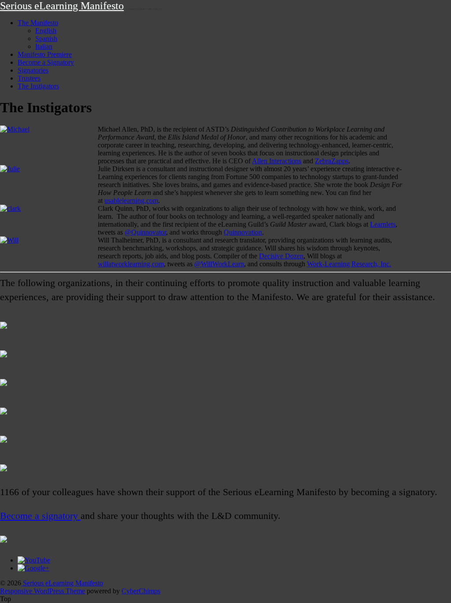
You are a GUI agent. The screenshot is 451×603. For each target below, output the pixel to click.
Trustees (29, 78)
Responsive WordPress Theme (42, 591)
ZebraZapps (331, 161)
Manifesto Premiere (45, 54)
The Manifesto (38, 22)
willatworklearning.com (131, 264)
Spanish (46, 38)
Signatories (33, 70)
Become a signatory (40, 516)
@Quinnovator (145, 232)
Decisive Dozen (281, 256)
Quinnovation (243, 232)
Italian (43, 46)
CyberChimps (141, 591)
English (45, 30)
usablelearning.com (131, 200)
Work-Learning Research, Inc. (349, 264)
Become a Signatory (46, 62)
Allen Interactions (276, 161)
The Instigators (38, 86)
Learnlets (383, 224)
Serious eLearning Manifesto (62, 5)
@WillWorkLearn (219, 264)
